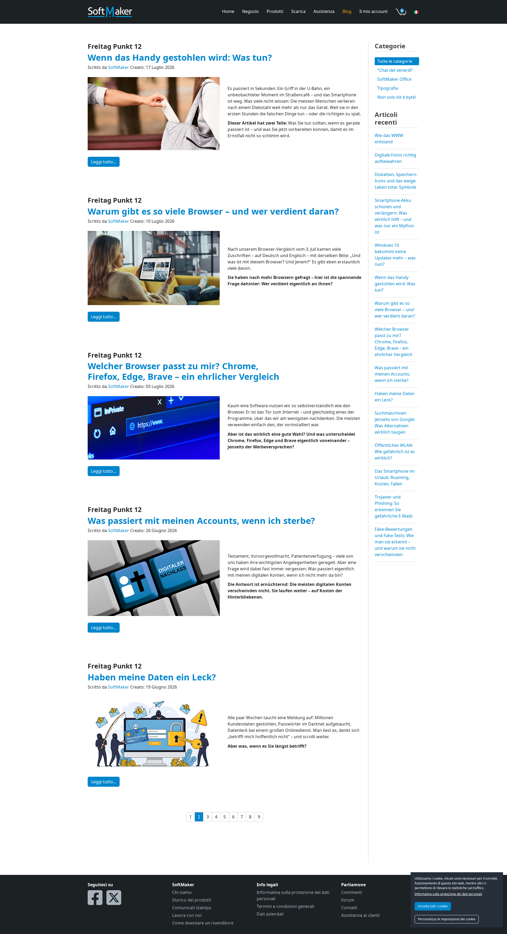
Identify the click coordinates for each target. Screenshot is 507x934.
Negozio (250, 11)
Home (228, 11)
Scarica (298, 11)
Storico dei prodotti (191, 900)
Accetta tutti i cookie (433, 906)
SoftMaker (118, 67)
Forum (347, 900)
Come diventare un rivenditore (202, 923)
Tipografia (387, 88)
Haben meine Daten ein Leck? (152, 677)
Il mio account (373, 11)
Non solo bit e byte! (396, 97)
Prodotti (275, 11)
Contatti (349, 908)
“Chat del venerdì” (395, 70)
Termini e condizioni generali (285, 906)
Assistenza (324, 11)
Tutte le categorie (394, 61)
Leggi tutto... (103, 162)
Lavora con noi (186, 915)
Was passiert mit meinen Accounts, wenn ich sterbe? (201, 521)
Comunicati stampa (191, 908)
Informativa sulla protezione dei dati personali (448, 894)
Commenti (351, 892)
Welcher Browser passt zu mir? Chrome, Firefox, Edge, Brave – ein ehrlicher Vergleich (183, 371)
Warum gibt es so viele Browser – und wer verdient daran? (213, 211)
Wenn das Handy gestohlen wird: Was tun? (180, 57)
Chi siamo (182, 892)
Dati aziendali (270, 914)
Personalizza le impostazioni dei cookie (446, 919)
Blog (346, 11)
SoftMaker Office (394, 79)
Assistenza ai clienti (360, 915)
